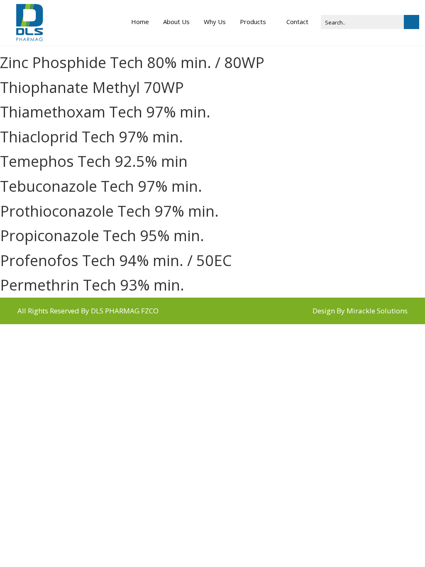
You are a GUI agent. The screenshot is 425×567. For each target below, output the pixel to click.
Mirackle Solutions (377, 310)
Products (253, 21)
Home (140, 21)
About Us (176, 21)
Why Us (215, 21)
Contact (297, 21)
